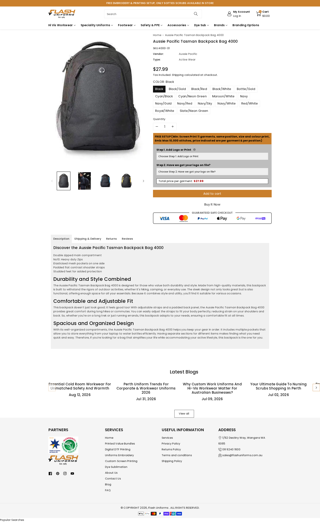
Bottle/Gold (246, 89)
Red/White (249, 103)
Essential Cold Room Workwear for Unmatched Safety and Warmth (79, 386)
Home (109, 438)
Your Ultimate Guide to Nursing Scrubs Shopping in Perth (278, 386)
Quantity (159, 119)
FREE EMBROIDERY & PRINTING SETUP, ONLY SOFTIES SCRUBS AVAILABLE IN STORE (160, 3)
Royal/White (164, 111)
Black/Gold (177, 89)
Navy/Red (184, 103)
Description (61, 239)
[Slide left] (52, 181)
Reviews (127, 239)
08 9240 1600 (231, 449)
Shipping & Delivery (87, 239)
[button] (263, 14)
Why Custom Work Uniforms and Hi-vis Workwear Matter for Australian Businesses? (212, 388)
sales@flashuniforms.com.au (242, 455)
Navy (244, 96)
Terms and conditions (177, 455)
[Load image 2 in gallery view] (84, 181)
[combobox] (153, 14)
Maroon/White (223, 96)
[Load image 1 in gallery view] (63, 181)
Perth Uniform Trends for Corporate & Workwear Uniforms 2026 (146, 388)
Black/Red (199, 89)
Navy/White (227, 103)
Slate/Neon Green (194, 111)
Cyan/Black (164, 96)
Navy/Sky (205, 103)
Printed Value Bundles (120, 444)
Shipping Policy (172, 461)
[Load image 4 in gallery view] (126, 181)
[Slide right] (143, 181)
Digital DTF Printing (117, 449)
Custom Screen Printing (121, 461)
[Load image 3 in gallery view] (105, 181)
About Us (111, 473)
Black (159, 89)
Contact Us (113, 478)
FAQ (107, 490)
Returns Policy (171, 449)
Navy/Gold (163, 103)
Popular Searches (12, 520)
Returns (111, 239)
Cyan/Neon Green (192, 96)
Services (167, 438)
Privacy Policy (171, 444)
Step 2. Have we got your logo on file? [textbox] (183, 165)
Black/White (221, 89)
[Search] (196, 14)
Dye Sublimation (116, 467)
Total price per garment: (181, 181)
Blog (108, 484)
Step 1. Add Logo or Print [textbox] (212, 150)
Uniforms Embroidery (119, 455)
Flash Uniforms (158, 508)
